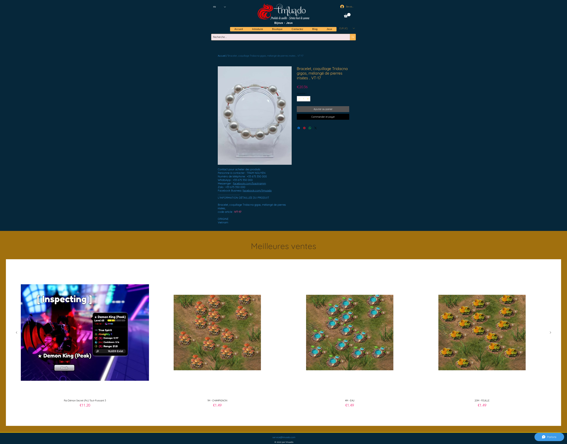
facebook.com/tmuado (257, 190)
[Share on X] (315, 128)
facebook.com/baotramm (249, 183)
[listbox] (347, 28)
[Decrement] (299, 98)
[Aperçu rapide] (85, 333)
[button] (347, 15)
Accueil (221, 55)
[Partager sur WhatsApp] (310, 128)
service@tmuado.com (283, 437)
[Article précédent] (16, 332)
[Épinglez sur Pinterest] (304, 128)
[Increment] (308, 98)
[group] (283, 342)
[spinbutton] (303, 98)
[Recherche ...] (353, 37)
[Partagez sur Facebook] (298, 128)
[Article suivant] (550, 332)
